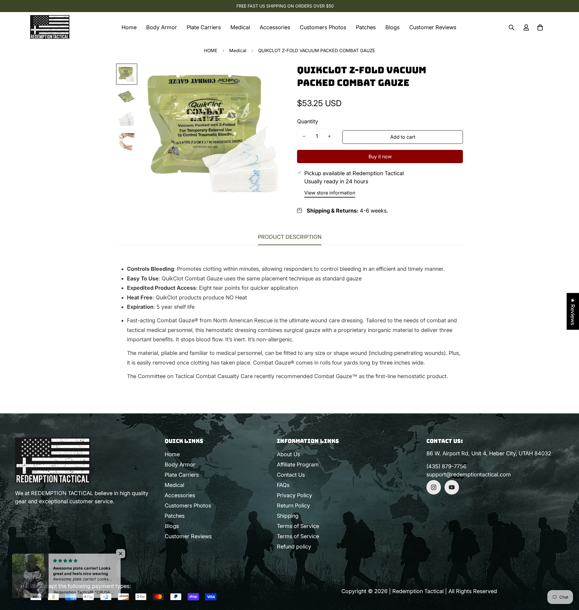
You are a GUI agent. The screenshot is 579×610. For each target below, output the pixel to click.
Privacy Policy (294, 495)
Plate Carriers (204, 27)
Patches (366, 27)
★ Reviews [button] (573, 311)
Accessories (275, 27)
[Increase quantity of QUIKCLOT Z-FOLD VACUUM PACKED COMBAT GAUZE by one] (329, 136)
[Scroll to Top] (567, 577)
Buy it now (380, 156)
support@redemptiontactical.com (468, 474)
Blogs (392, 27)
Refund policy (294, 546)
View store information (329, 193)
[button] (540, 27)
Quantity (307, 121)
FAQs (283, 485)
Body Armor (161, 27)
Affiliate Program (298, 464)
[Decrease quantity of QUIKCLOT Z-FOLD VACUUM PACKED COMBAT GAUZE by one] (304, 136)
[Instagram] (433, 487)
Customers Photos (323, 27)
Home (129, 27)
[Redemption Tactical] (49, 27)
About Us (288, 454)
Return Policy (293, 505)
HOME (210, 50)
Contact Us (291, 475)
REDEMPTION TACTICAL (62, 493)
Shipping (288, 516)
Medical (240, 27)
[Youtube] (452, 487)
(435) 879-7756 (446, 466)
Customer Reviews (432, 27)
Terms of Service (298, 526)
